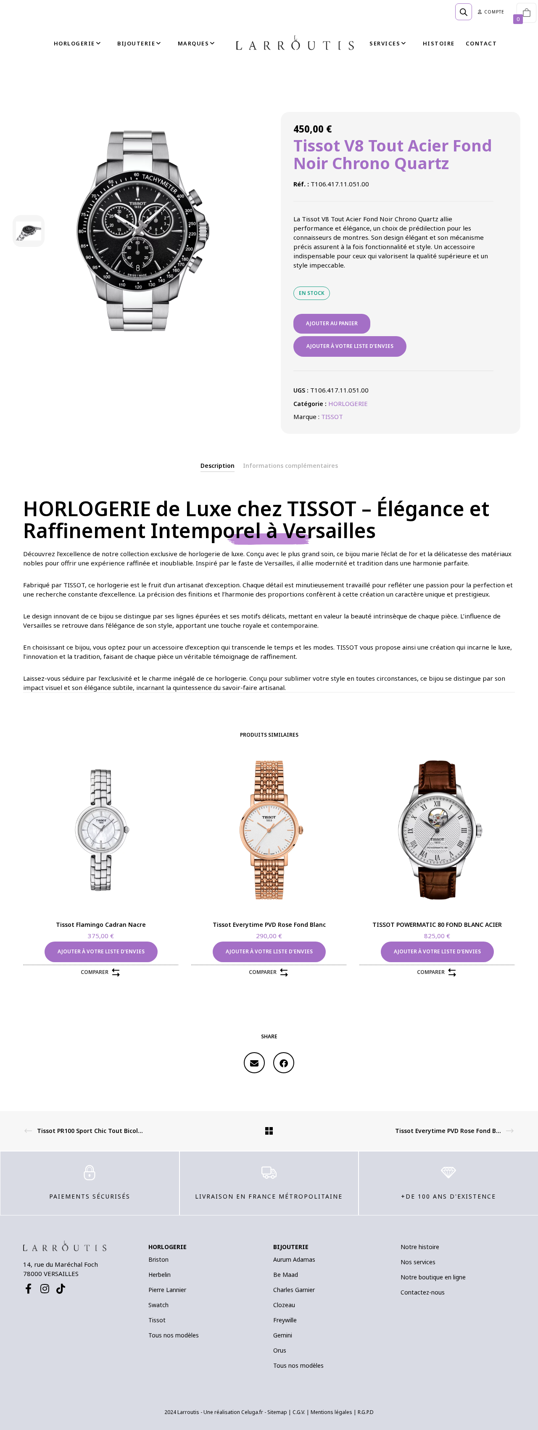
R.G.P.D (366, 1412)
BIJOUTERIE (291, 1247)
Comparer (94, 972)
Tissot (157, 1320)
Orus (279, 1350)
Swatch (158, 1305)
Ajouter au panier (332, 323)
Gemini (282, 1335)
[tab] (217, 465)
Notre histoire (420, 1247)
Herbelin (159, 1275)
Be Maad (285, 1275)
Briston (158, 1259)
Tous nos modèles (173, 1335)
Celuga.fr (252, 1412)
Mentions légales (331, 1412)
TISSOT (332, 416)
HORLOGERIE (348, 403)
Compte (494, 12)
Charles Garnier (294, 1290)
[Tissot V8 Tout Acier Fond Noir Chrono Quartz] (254, 1062)
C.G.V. (299, 1412)
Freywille (285, 1320)
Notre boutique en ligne (433, 1277)
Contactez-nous (423, 1292)
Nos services (418, 1262)
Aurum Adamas (294, 1259)
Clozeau (284, 1305)
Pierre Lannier (167, 1290)
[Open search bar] (463, 11)
